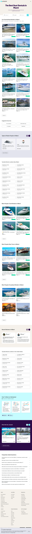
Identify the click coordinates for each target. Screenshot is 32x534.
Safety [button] (12, 498)
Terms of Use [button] (2, 498)
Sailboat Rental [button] (23, 502)
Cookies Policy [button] (3, 501)
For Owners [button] (12, 495)
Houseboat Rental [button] (23, 498)
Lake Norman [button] (12, 520)
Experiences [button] (23, 492)
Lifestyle (2, 512)
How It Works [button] (12, 494)
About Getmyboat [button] (3, 494)
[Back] (27, 136)
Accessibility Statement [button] (4, 502)
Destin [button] (12, 523)
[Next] (29, 136)
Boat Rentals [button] (22, 494)
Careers (2, 495)
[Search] (28, 15)
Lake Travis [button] (12, 516)
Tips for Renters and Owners (4, 516)
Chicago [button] (12, 519)
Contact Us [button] (2, 506)
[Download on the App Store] (4, 415)
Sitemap (2, 505)
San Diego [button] (12, 515)
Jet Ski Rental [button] (23, 495)
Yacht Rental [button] (22, 501)
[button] (11, 21)
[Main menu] (30, 1)
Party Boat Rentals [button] (23, 505)
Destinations (2, 515)
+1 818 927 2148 (23, 512)
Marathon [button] (12, 524)
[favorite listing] (15, 33)
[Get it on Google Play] (10, 415)
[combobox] (7, 15)
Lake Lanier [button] (12, 512)
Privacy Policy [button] (13, 532)
